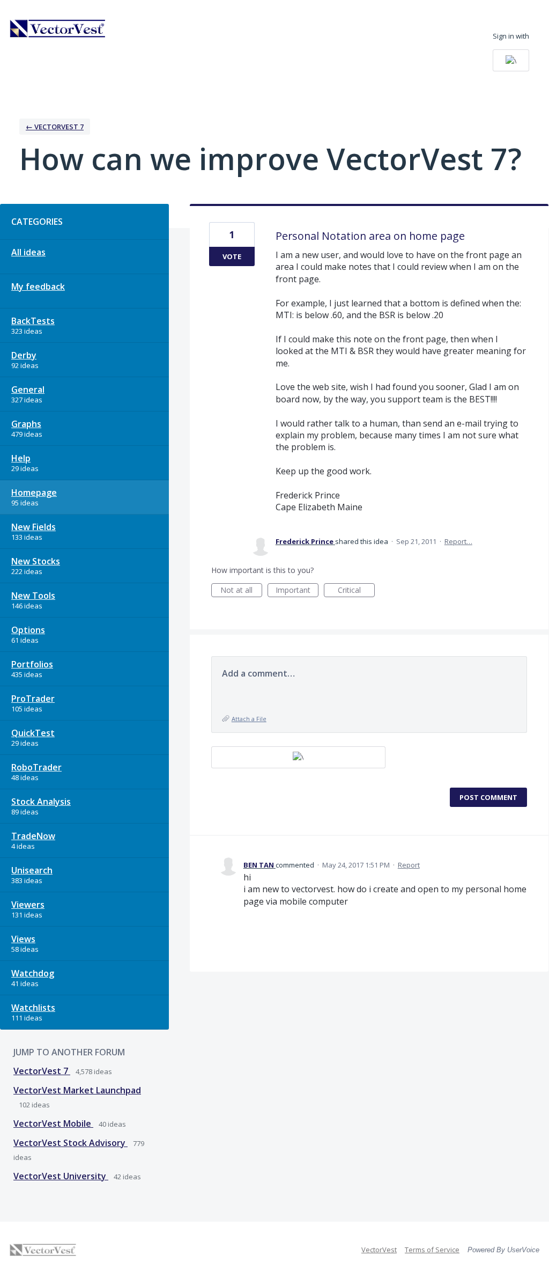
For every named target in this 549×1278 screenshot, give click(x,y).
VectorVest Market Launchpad (77, 1090)
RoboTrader (36, 767)
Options (28, 630)
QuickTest (33, 733)
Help (21, 458)
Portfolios (32, 664)
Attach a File (249, 719)
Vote (231, 256)
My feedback (38, 286)
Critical (356, 591)
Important (297, 591)
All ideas (28, 252)
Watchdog (32, 973)
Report (409, 865)
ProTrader (33, 698)
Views (23, 939)
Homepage (34, 492)
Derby (23, 355)
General (27, 389)
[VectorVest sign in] (511, 60)
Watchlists (33, 1007)
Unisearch (32, 870)
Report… (458, 541)
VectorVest (379, 1249)
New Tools (33, 595)
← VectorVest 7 (55, 126)
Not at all (241, 591)
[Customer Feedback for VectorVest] (58, 28)
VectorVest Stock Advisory (70, 1143)
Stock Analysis (41, 801)
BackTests (33, 321)
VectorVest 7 (41, 1071)
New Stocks (35, 561)
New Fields (33, 527)
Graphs (26, 424)
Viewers (27, 904)
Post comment (488, 797)
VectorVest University (60, 1176)
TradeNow (33, 836)
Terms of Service (432, 1249)
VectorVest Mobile (53, 1123)
